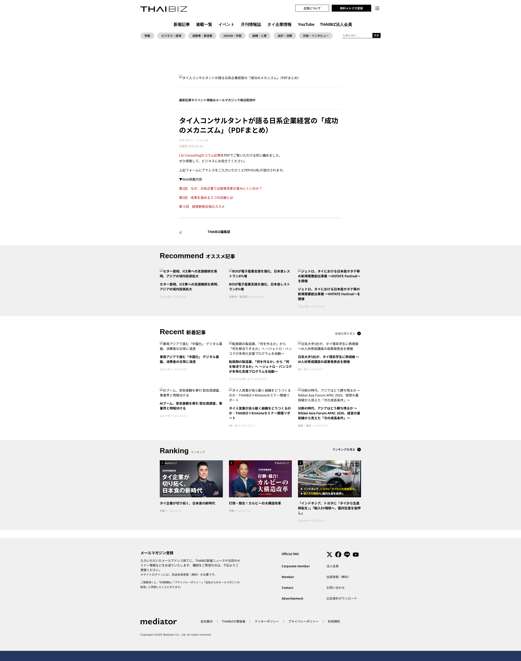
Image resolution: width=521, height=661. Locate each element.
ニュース (202, 140)
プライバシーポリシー (188, 582)
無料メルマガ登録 (351, 8)
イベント (226, 24)
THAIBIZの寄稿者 (233, 621)
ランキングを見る (343, 449)
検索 (376, 35)
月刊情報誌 (251, 24)
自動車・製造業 (202, 36)
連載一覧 (204, 24)
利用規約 (165, 582)
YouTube (306, 24)
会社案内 (206, 621)
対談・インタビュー (316, 36)
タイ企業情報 (279, 24)
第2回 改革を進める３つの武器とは (206, 197)
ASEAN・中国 (232, 36)
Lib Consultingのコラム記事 (200, 155)
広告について (312, 8)
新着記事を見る (345, 333)
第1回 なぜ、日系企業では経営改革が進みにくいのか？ (220, 188)
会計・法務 (285, 36)
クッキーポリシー (267, 621)
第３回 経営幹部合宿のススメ (202, 206)
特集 (147, 36)
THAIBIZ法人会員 (336, 24)
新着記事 (182, 24)
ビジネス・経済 (171, 36)
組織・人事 (259, 36)
